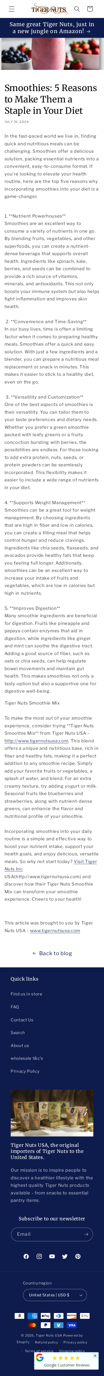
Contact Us (22, 1019)
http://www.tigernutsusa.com (37, 740)
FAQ (15, 1006)
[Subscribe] (86, 1234)
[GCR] (40, 1357)
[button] (11, 8)
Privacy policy (75, 1342)
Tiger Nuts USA (49, 1335)
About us (20, 1045)
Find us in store (26, 993)
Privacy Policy (25, 1071)
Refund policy (46, 1342)
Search (18, 1032)
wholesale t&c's (27, 1058)
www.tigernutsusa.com (55, 930)
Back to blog (55, 953)
